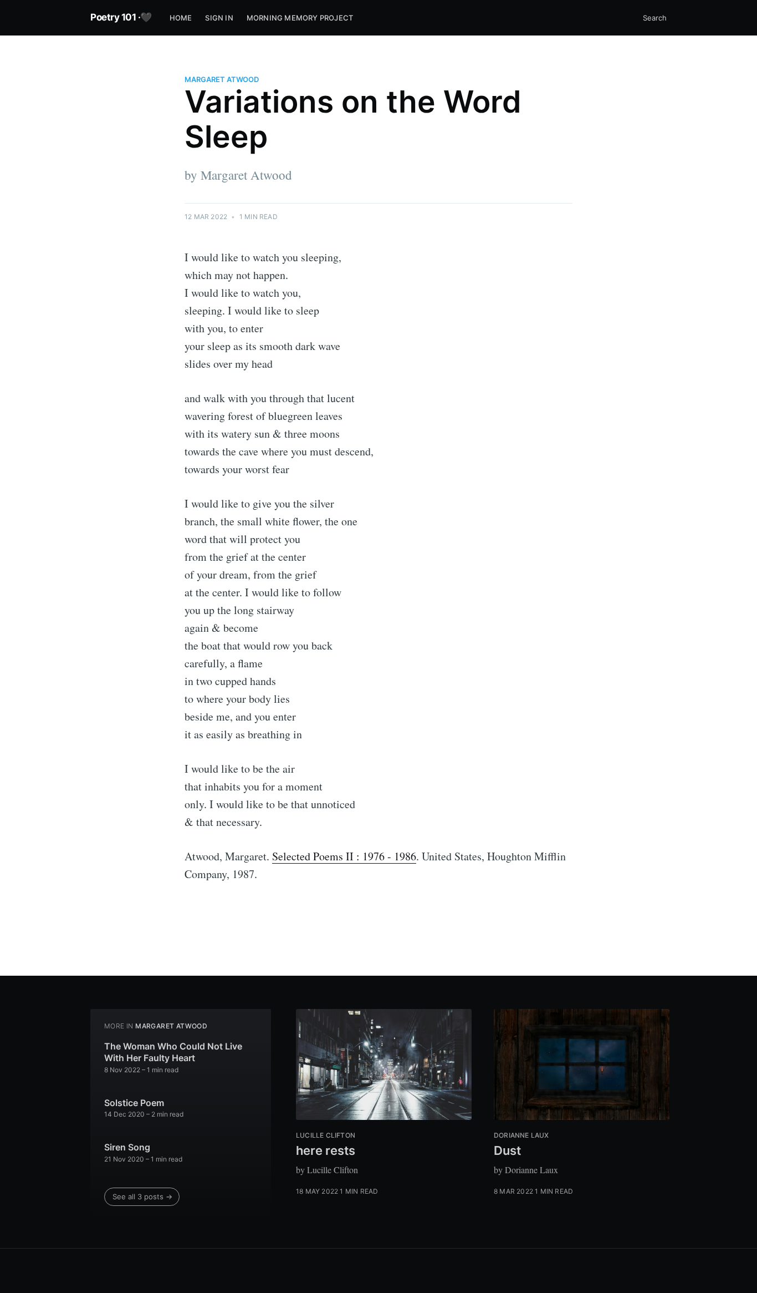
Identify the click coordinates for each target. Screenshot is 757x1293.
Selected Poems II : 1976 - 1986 (344, 856)
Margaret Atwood (222, 79)
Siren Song (127, 1147)
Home (181, 17)
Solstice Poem (134, 1102)
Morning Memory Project (300, 17)
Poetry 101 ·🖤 (121, 17)
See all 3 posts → (142, 1196)
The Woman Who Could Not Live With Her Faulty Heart (173, 1052)
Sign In (219, 17)
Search (655, 17)
